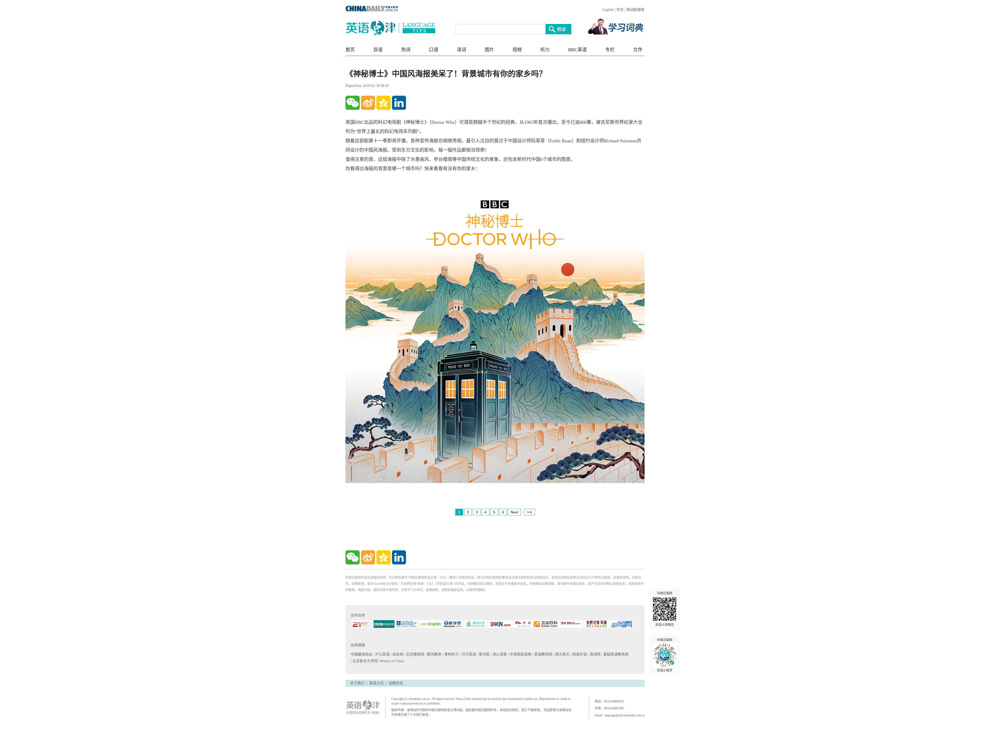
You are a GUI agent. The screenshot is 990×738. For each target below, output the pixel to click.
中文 (620, 10)
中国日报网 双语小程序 (664, 655)
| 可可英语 (468, 654)
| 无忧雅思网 (414, 654)
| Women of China (391, 661)
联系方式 (376, 683)
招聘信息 (396, 683)
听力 (545, 49)
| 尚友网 (397, 654)
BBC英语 (577, 49)
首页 (350, 49)
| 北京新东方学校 (364, 661)
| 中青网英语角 (520, 654)
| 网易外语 (579, 654)
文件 (637, 49)
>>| (529, 512)
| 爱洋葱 (484, 654)
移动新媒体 (635, 10)
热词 (405, 49)
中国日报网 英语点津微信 (664, 609)
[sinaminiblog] (368, 103)
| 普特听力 (451, 654)
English (608, 10)
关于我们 (357, 683)
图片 (489, 49)
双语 (378, 49)
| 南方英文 (562, 654)
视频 (517, 49)
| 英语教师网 (542, 654)
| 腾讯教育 (433, 654)
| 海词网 (594, 654)
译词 (461, 49)
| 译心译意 (499, 654)
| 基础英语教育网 (615, 654)
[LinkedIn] (399, 103)
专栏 (610, 49)
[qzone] (383, 103)
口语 (433, 49)
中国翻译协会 (362, 654)
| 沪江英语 (382, 654)
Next (514, 512)
